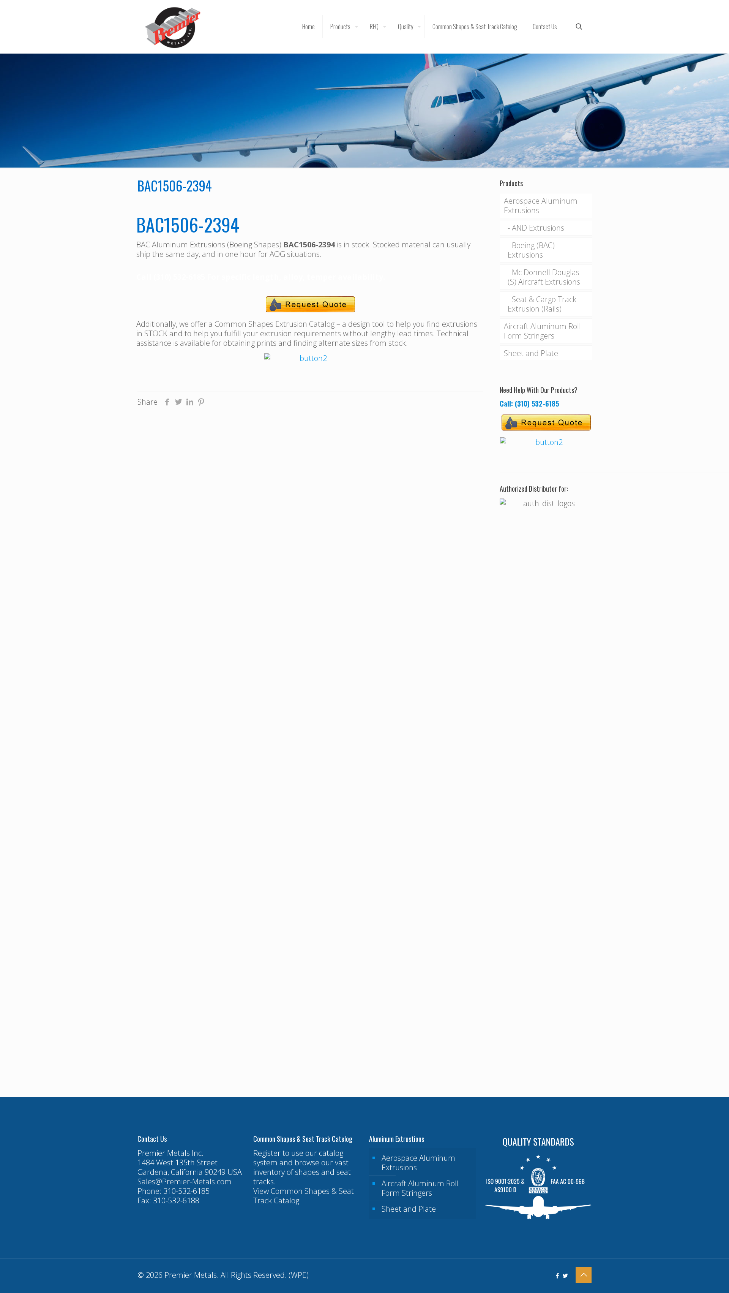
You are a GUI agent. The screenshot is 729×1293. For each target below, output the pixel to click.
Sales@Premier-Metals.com (184, 1181)
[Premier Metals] (172, 26)
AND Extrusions (538, 228)
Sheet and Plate (531, 353)
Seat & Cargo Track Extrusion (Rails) (542, 304)
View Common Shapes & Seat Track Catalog (303, 1196)
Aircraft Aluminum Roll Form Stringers (542, 331)
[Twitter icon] (565, 1275)
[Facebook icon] (557, 1275)
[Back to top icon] (584, 1275)
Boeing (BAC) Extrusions (531, 250)
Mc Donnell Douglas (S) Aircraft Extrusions (544, 277)
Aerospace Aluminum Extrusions (541, 205)
